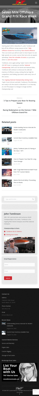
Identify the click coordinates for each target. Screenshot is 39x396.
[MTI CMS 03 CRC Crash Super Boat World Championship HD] (19, 245)
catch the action (12, 60)
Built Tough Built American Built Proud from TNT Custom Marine (25, 171)
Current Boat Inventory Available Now (25, 138)
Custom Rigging (6, 351)
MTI (6, 65)
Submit (8, 278)
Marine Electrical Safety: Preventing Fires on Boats (25, 181)
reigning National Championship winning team (19, 80)
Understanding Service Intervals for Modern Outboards (25, 128)
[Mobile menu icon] (36, 3)
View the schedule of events (18, 57)
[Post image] (7, 130)
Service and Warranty (8, 343)
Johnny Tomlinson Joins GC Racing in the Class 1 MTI (25, 150)
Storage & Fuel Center (8, 355)
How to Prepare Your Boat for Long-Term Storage (25, 160)
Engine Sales (5, 347)
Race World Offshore (28, 50)
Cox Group (19, 392)
